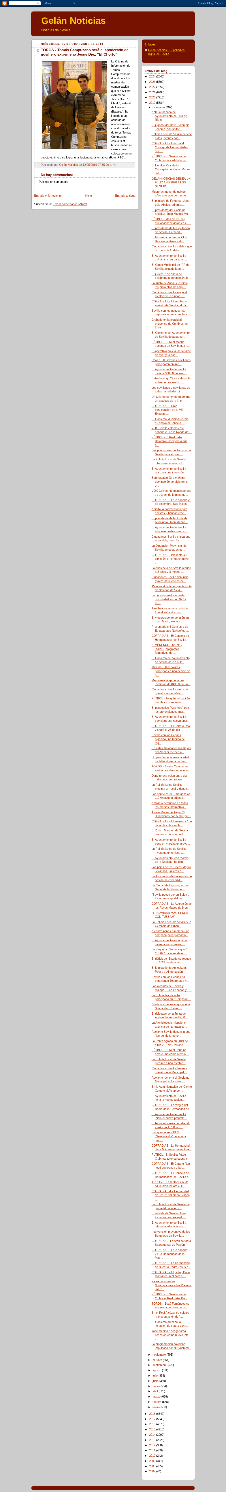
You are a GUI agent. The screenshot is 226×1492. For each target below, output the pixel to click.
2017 (152, 1419)
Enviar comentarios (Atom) (70, 204)
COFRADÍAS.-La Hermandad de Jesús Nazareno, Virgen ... (171, 1195)
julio (155, 1375)
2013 (152, 1440)
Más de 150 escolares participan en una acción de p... (171, 671)
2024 (152, 76)
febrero (157, 1401)
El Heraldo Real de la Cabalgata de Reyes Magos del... (171, 169)
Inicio (88, 195)
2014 (152, 1434)
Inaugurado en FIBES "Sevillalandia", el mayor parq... (169, 1136)
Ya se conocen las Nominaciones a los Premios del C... (172, 1285)
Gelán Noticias (73, 20)
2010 (152, 1455)
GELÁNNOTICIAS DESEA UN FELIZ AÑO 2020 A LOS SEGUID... (171, 182)
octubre (158, 1360)
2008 (152, 1466)
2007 (152, 1471)
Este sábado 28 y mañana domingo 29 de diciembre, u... (170, 481)
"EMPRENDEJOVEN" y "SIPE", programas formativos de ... (167, 649)
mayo (156, 1386)
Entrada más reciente (48, 195)
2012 (152, 1445)
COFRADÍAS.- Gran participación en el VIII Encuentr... (168, 410)
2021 (152, 92)
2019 (152, 102)
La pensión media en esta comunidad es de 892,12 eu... (169, 599)
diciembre (159, 107)
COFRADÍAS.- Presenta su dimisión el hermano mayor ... (170, 559)
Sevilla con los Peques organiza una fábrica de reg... (168, 739)
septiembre (160, 1365)
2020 (152, 97)
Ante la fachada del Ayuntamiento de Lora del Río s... (170, 116)
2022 (152, 87)
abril (156, 1391)
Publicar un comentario (53, 181)
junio (156, 1381)
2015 (152, 1429)
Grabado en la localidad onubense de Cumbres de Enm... (170, 323)
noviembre (160, 1354)
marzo (157, 1396)
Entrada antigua (125, 195)
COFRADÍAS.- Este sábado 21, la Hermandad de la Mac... (169, 1254)
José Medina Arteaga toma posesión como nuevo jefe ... (170, 1335)
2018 (152, 1413)
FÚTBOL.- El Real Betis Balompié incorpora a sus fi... (169, 441)
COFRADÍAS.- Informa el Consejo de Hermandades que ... (170, 147)
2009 (152, 1461)
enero (156, 1407)
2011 (152, 1450)
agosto (157, 1370)
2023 (152, 81)
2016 (152, 1424)
